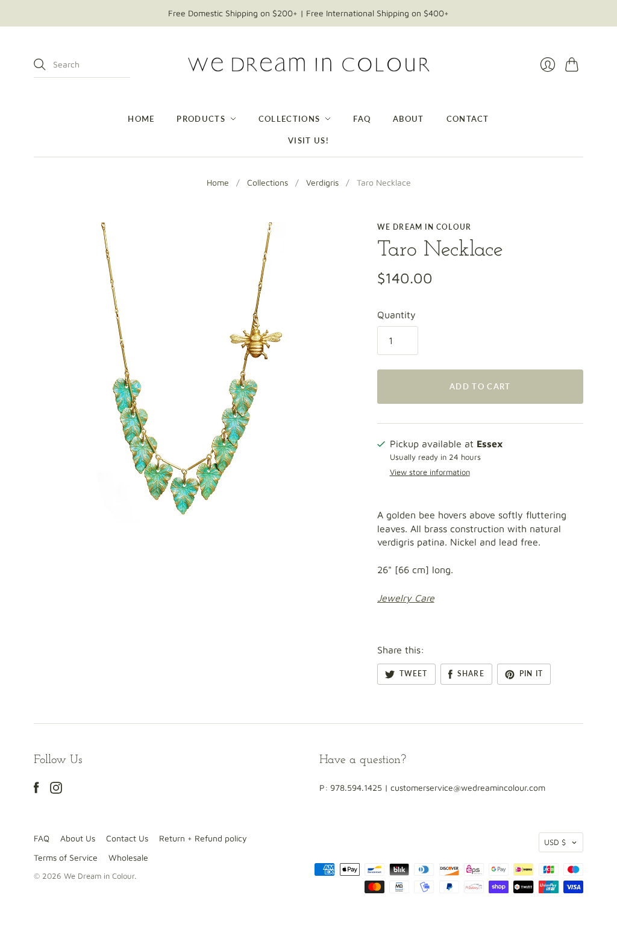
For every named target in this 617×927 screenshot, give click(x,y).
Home (141, 119)
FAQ (362, 119)
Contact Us (127, 838)
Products (201, 119)
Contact (467, 119)
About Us (77, 838)
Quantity (396, 314)
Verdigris (322, 182)
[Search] (40, 64)
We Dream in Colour (424, 226)
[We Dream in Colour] (309, 64)
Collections (289, 119)
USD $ (555, 842)
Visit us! (308, 140)
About (408, 119)
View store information (430, 472)
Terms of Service (66, 857)
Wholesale (128, 857)
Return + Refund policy (203, 838)
